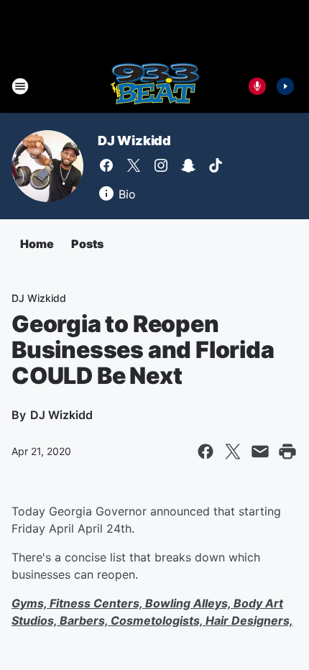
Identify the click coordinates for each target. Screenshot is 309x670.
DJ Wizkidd (134, 140)
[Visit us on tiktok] (215, 165)
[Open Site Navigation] (20, 86)
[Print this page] (287, 451)
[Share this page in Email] (260, 451)
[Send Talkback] (257, 86)
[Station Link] (155, 86)
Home (37, 244)
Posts (87, 244)
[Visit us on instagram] (161, 165)
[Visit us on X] (133, 165)
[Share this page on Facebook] (205, 451)
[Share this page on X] (233, 451)
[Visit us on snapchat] (188, 165)
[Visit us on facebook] (106, 165)
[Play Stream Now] (285, 86)
